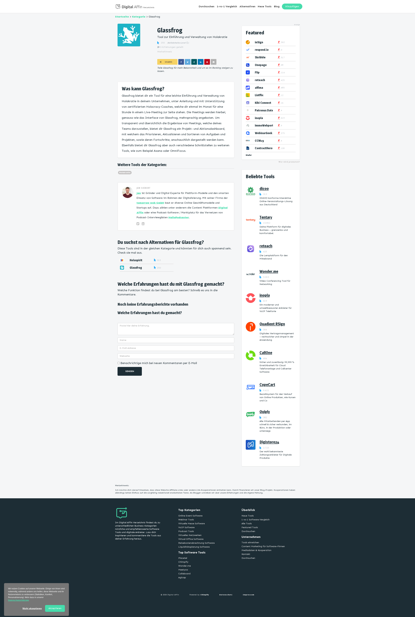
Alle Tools (247, 523)
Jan (138, 193)
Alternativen (247, 6)
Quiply (265, 411)
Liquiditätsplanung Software (194, 546)
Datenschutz (225, 595)
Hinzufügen (292, 6)
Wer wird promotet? (289, 162)
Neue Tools (265, 6)
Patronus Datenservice (269, 110)
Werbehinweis (164, 51)
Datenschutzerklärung (18, 600)
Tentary (266, 217)
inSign (259, 42)
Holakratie (124, 172)
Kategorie (138, 16)
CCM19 (259, 140)
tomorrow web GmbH (150, 202)
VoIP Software (186, 527)
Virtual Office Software (190, 539)
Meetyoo (183, 569)
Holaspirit (136, 260)
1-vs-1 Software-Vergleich (256, 519)
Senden (129, 371)
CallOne (266, 352)
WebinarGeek (263, 133)
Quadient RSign (272, 324)
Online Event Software (190, 515)
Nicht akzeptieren (32, 608)
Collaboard (184, 573)
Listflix (259, 95)
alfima (259, 87)
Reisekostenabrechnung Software (196, 543)
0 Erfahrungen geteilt (171, 47)
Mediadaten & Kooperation (256, 550)
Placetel (182, 558)
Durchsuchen (206, 6)
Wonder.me (269, 271)
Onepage (261, 65)
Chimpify (183, 562)
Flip (257, 72)
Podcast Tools (186, 531)
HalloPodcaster (178, 217)
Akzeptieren (54, 608)
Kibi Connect (263, 102)
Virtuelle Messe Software (191, 523)
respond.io (262, 49)
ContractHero (264, 148)
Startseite (122, 16)
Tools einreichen (250, 542)
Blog (276, 6)
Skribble (260, 57)
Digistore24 (269, 442)
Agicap (182, 577)
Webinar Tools (186, 519)
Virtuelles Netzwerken (190, 535)
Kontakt (246, 554)
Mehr (249, 155)
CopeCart (267, 384)
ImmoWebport (264, 125)
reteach (260, 80)
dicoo (264, 188)
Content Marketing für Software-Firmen (263, 546)
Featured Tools (250, 527)
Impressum (248, 595)
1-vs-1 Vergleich (227, 6)
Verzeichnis (148, 7)
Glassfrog (136, 267)
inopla (259, 118)
